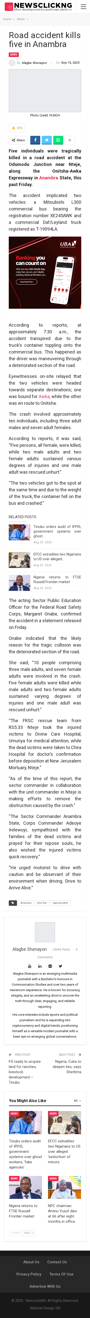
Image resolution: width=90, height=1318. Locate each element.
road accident (60, 903)
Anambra (48, 177)
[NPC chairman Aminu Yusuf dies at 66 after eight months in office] (64, 1187)
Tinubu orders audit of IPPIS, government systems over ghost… (57, 531)
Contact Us (57, 1262)
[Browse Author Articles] (45, 932)
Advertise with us (45, 1286)
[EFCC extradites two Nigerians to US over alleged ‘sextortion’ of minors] (19, 560)
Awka (44, 396)
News (13, 54)
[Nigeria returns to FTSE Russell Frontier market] (19, 583)
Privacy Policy (28, 1274)
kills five (42, 903)
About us (31, 1262)
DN (58, 1308)
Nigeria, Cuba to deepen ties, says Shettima (67, 1066)
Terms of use (61, 1274)
